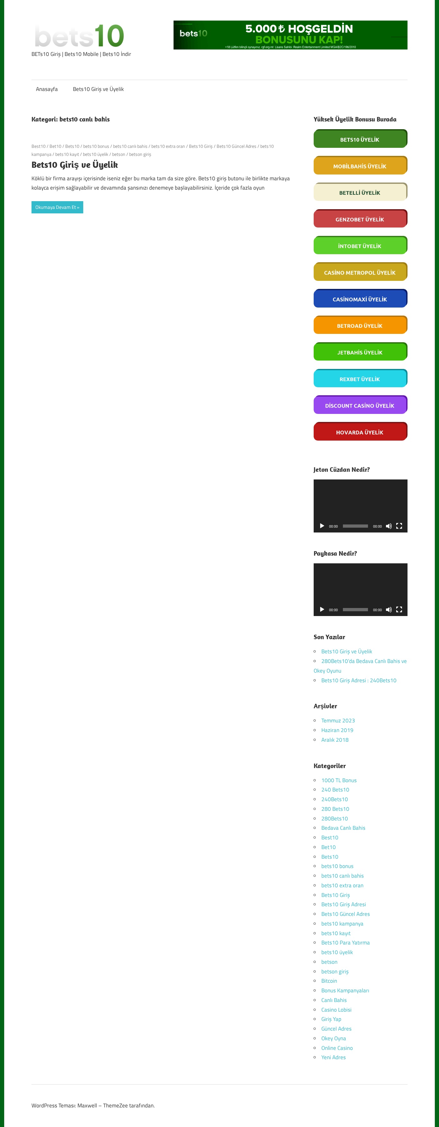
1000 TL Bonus (339, 780)
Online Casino (337, 1048)
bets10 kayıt (67, 154)
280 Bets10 (335, 809)
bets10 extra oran (168, 146)
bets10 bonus (96, 146)
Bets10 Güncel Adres (236, 146)
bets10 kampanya (342, 923)
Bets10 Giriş (201, 146)
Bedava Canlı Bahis (343, 828)
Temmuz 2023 (338, 720)
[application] (361, 505)
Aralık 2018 (335, 740)
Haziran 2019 (337, 730)
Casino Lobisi (336, 1010)
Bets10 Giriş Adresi (343, 904)
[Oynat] (322, 526)
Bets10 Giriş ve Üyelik (98, 89)
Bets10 (72, 146)
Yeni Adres (333, 1057)
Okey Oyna (333, 1038)
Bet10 (55, 146)
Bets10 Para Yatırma (345, 942)
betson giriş (140, 154)
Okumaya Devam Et (55, 207)
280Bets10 (334, 818)
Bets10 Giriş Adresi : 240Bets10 (359, 680)
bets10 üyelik (95, 154)
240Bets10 (334, 799)
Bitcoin (329, 981)
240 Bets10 (335, 789)
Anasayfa (47, 89)
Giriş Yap (331, 1019)
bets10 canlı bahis (130, 146)
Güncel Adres (336, 1028)
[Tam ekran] (399, 526)
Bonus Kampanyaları (345, 990)
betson (118, 154)
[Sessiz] (389, 526)
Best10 (38, 146)
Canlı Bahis (334, 1000)
